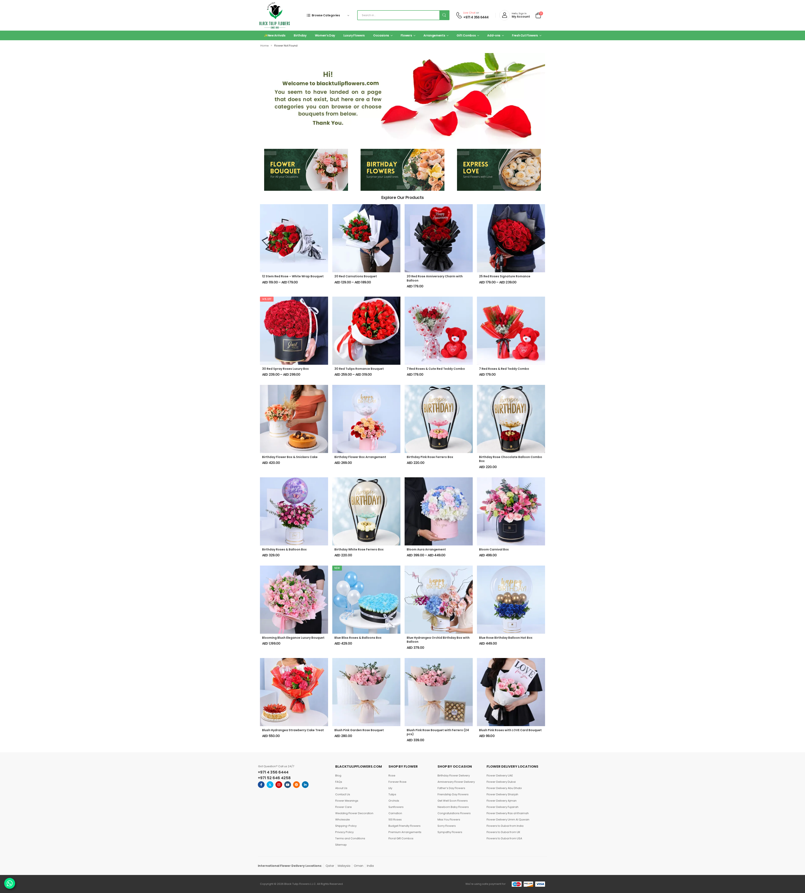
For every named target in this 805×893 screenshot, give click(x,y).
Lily (390, 788)
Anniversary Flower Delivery (456, 782)
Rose (391, 775)
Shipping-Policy (346, 826)
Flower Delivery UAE (500, 775)
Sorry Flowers (447, 826)
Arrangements (434, 35)
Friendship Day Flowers (453, 794)
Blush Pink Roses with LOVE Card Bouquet (510, 730)
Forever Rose (397, 782)
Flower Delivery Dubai (501, 782)
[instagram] (278, 784)
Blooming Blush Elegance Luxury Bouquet (293, 638)
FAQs (338, 782)
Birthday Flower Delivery (454, 775)
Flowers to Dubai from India (505, 826)
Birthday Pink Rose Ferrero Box (430, 457)
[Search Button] (444, 15)
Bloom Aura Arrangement (426, 549)
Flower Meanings (346, 801)
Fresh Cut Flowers (525, 35)
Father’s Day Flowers (451, 788)
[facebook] (261, 784)
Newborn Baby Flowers (453, 807)
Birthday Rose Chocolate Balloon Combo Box (510, 459)
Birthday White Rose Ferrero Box (359, 549)
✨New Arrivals (274, 35)
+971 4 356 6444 (475, 17)
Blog (338, 775)
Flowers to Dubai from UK (503, 832)
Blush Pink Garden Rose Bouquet (359, 730)
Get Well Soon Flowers (453, 801)
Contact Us (342, 794)
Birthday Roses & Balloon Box (284, 549)
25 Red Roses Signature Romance (504, 276)
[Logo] (275, 15)
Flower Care (343, 807)
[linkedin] (305, 784)
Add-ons (493, 35)
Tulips (392, 794)
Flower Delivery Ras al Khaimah (508, 813)
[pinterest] (296, 784)
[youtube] (287, 784)
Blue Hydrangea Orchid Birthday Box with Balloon (438, 640)
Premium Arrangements (404, 832)
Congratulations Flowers (454, 813)
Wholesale (342, 820)
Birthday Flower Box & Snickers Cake (290, 457)
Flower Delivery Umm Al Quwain (508, 820)
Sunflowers (396, 807)
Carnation (395, 813)
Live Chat (469, 13)
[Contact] (459, 15)
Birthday (300, 35)
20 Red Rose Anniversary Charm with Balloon (435, 278)
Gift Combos (466, 35)
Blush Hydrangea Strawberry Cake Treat (293, 730)
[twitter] (270, 784)
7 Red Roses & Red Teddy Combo (504, 369)
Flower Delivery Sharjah (502, 794)
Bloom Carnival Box (494, 549)
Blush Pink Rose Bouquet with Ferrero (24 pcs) (438, 732)
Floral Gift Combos (400, 838)
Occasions (381, 35)
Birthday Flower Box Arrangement (360, 457)
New (337, 568)
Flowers (406, 35)
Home (264, 46)
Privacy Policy (344, 832)
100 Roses (395, 820)
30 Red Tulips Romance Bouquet (359, 369)
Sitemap (341, 845)
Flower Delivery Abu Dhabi (504, 788)
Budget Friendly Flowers (404, 826)
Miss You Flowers (449, 820)
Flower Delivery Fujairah (502, 807)
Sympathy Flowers (450, 832)
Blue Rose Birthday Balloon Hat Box (505, 638)
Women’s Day (325, 35)
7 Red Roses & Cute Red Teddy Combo (436, 369)
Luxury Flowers (354, 35)
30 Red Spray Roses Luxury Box (285, 369)
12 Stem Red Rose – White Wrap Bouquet (293, 276)
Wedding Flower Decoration (354, 813)
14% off (266, 299)
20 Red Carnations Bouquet (355, 276)
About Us (341, 788)
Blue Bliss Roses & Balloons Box (358, 638)
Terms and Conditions (350, 838)
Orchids (393, 801)
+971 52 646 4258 (274, 777)
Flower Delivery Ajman (502, 801)
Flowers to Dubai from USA (504, 838)
